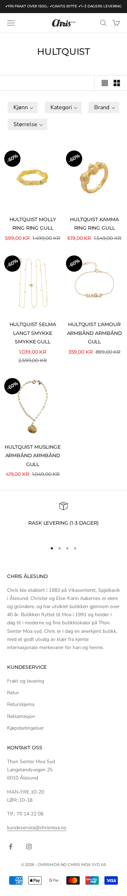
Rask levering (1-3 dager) (63, 523)
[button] (22, 107)
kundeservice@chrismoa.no (36, 827)
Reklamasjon (21, 716)
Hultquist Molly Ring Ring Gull (33, 223)
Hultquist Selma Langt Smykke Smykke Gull (33, 333)
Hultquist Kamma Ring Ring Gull (94, 223)
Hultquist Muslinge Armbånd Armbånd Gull (32, 455)
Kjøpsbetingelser (25, 728)
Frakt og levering (25, 681)
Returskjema (20, 704)
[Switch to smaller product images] (117, 83)
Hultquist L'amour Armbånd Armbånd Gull (94, 333)
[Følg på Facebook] (10, 846)
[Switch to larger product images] (105, 83)
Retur (13, 692)
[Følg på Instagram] (28, 846)
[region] (63, 519)
